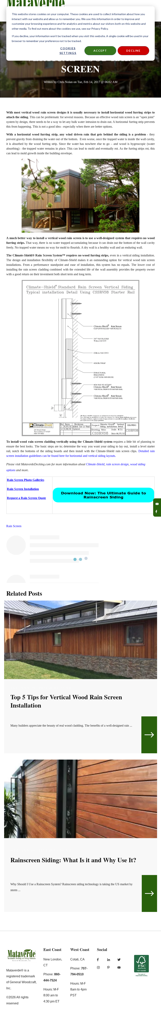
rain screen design (117, 464)
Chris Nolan (65, 82)
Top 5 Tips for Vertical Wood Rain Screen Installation (66, 701)
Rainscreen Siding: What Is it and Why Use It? (73, 859)
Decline (133, 50)
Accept (100, 50)
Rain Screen (13, 526)
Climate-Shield (95, 464)
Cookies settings (67, 51)
